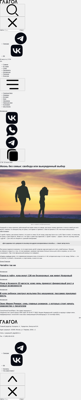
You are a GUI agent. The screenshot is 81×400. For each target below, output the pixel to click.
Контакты (6, 369)
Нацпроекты (7, 70)
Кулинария (6, 104)
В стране (6, 66)
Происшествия (7, 103)
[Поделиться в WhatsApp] (12, 135)
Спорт (5, 68)
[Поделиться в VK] (12, 123)
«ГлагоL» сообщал (5, 256)
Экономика (6, 101)
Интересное (6, 72)
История (5, 97)
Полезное (6, 74)
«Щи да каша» (4, 231)
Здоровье (6, 95)
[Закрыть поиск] (12, 23)
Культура (6, 76)
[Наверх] (12, 379)
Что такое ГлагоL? (8, 370)
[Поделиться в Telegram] (12, 148)
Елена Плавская (5, 261)
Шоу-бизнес (7, 106)
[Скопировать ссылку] (12, 155)
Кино (4, 99)
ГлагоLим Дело (7, 93)
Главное (5, 64)
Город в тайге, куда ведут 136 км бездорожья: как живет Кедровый (36, 275)
